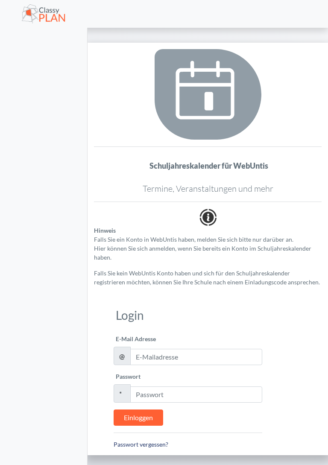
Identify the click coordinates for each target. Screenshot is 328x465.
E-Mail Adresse (136, 338)
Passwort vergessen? (141, 444)
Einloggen (138, 417)
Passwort (128, 376)
